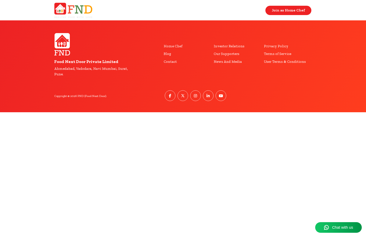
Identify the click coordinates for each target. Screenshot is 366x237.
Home (228, 10)
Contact (252, 10)
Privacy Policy (276, 46)
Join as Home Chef (288, 10)
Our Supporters (226, 53)
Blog (167, 53)
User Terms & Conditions (285, 61)
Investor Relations (229, 46)
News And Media (228, 61)
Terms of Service (277, 53)
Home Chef (173, 46)
